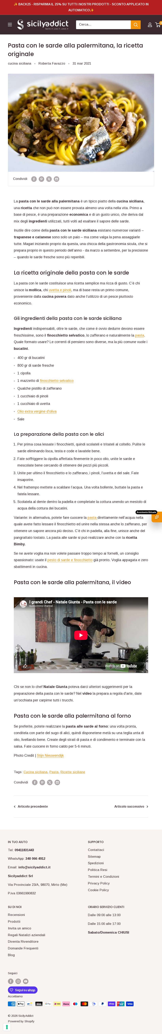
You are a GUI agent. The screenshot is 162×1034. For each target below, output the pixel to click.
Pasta (53, 772)
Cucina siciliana (35, 772)
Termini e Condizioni (103, 877)
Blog (11, 955)
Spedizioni (96, 863)
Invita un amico (19, 928)
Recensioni (16, 915)
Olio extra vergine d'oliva (37, 411)
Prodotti (14, 921)
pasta (139, 335)
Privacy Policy (99, 883)
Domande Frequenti (23, 948)
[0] (157, 24)
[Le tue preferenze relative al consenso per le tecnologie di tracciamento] (7, 1027)
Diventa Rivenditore (23, 941)
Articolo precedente (33, 806)
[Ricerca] (136, 24)
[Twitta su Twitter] (49, 179)
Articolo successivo (129, 806)
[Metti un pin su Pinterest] (41, 179)
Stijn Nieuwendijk (50, 755)
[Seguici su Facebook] (10, 981)
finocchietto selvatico (56, 381)
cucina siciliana (19, 63)
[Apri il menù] (10, 24)
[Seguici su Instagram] (18, 981)
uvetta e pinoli (60, 290)
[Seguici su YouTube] (25, 981)
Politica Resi (97, 870)
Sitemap (94, 856)
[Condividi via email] (56, 179)
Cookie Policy (98, 890)
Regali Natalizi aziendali (26, 935)
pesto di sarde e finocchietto (69, 560)
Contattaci (96, 850)
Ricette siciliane (72, 772)
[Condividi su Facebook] (34, 179)
